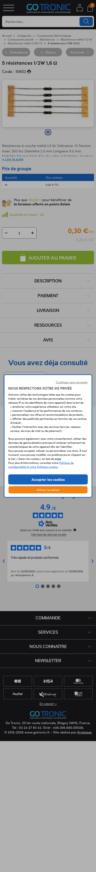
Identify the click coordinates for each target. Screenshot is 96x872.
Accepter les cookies (48, 479)
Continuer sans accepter (72, 382)
